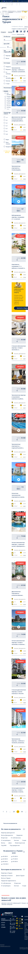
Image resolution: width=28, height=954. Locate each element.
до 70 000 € (14, 859)
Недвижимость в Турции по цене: (14, 852)
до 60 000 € (4, 859)
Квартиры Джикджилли (8, 832)
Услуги (3, 922)
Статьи (3, 924)
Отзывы (2, 14)
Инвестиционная (20, 842)
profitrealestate (26, 919)
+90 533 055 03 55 (12, 920)
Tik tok (19, 926)
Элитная (16, 840)
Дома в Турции (20, 875)
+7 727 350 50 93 (13, 923)
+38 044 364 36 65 (12, 928)
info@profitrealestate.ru (26, 916)
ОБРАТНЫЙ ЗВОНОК (23, 17)
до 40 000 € (4, 856)
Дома (10, 842)
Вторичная (4, 837)
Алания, (16, 75)
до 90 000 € (14, 861)
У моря (24, 840)
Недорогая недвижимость (8, 880)
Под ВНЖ (3, 845)
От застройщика (5, 840)
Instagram (20, 922)
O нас (3, 12)
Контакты (7, 14)
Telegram (20, 928)
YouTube (20, 920)
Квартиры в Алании (7, 875)
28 (14, 812)
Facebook (20, 918)
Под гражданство (15, 845)
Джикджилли (22, 75)
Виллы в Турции (5, 878)
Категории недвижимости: (11, 869)
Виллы (3, 842)
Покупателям (18, 12)
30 (22, 812)
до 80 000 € (4, 861)
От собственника (16, 837)
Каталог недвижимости (9, 12)
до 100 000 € (4, 864)
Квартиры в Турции (6, 873)
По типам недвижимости (11, 829)
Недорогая (19, 835)
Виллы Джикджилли (7, 835)
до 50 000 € (14, 856)
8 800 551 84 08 (12, 931)
